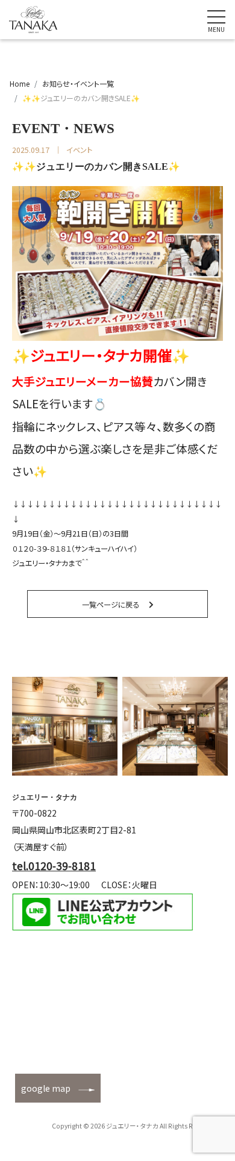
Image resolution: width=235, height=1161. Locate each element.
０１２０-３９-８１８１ (41, 548)
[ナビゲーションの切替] (216, 20)
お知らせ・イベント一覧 (78, 83)
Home (20, 83)
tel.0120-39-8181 (54, 865)
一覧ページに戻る (110, 604)
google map (45, 1088)
